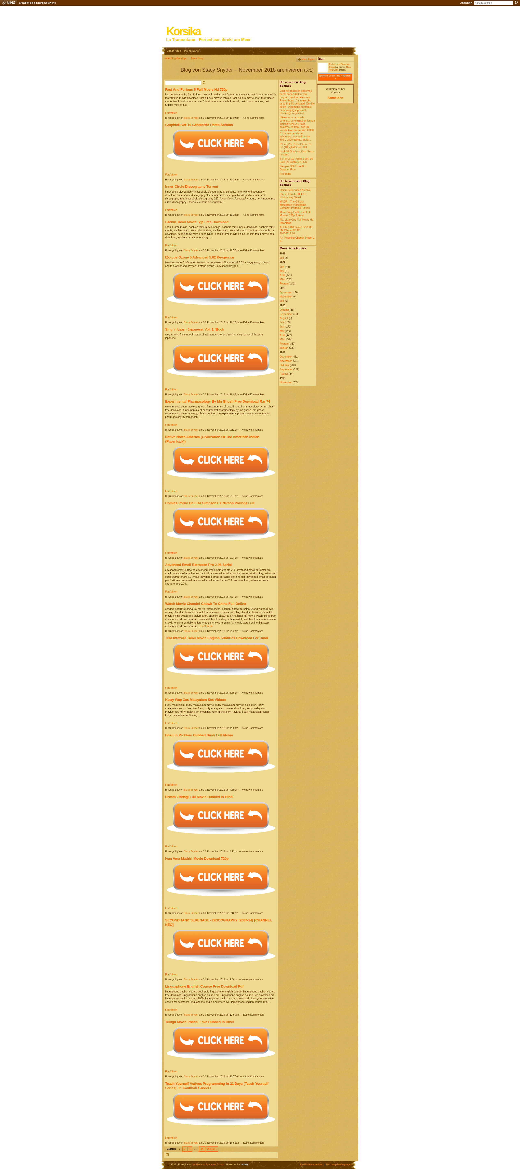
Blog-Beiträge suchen (204, 83)
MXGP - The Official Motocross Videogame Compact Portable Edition (295, 204)
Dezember (286, 292)
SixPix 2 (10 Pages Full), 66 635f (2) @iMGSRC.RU (296, 160)
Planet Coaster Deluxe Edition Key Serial (293, 196)
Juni (282, 266)
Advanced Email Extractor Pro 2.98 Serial (198, 565)
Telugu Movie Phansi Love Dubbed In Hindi (199, 1022)
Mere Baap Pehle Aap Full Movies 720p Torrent (295, 214)
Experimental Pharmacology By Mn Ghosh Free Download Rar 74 (217, 401)
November (286, 296)
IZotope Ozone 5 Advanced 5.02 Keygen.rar (199, 257)
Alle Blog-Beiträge (175, 58)
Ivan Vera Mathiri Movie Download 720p (197, 859)
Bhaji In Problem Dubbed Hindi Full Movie (199, 735)
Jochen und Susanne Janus (208, 1164)
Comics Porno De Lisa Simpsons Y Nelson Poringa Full (209, 503)
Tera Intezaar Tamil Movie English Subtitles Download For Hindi (216, 638)
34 (201, 1149)
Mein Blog (197, 58)
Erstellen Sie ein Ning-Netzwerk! (37, 2)
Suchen (516, 2)
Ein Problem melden (311, 1164)
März (283, 279)
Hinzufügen (308, 59)
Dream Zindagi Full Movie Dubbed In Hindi (199, 797)
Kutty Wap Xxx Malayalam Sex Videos (195, 700)
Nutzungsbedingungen (339, 1164)
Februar (284, 283)
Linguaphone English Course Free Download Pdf (204, 986)
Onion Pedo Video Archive (295, 190)
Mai (282, 271)
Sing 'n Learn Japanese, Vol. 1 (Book (194, 329)
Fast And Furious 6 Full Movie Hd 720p (196, 89)
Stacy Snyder (191, 117)
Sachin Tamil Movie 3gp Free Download (197, 222)
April (282, 275)
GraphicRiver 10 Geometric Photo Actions (199, 125)
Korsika (183, 31)
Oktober (284, 309)
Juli (282, 257)
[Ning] (8, 3)
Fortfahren (171, 112)
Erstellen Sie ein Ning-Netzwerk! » (335, 77)
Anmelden (466, 2)
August (284, 318)
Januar (284, 347)
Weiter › (212, 1149)
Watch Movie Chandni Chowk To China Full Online (205, 604)
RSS (167, 1155)
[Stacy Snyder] (171, 77)
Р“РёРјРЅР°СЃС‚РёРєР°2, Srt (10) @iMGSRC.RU (296, 145)
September (286, 314)
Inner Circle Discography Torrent (191, 186)
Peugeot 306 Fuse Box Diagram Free (293, 168)
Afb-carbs (285, 173)
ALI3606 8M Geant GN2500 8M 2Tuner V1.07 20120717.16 (296, 230)
